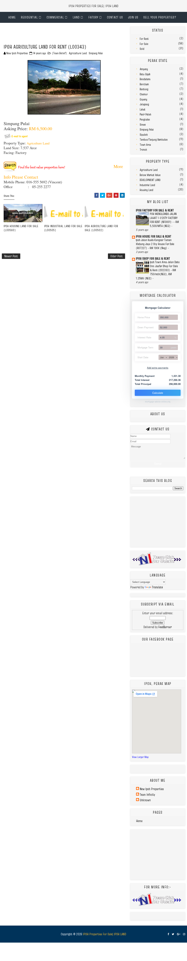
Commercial (55, 17)
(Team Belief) (59, 53)
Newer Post (11, 256)
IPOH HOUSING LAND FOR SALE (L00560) (21, 228)
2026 (171, 357)
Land (76, 17)
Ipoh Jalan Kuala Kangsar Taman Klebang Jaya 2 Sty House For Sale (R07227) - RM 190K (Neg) (155, 244)
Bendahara (145, 79)
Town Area (145, 145)
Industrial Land (147, 185)
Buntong (144, 89)
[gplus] (178, 934)
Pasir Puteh (145, 114)
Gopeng (143, 99)
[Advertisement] (68, 34)
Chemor (144, 94)
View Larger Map (140, 757)
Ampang (144, 69)
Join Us (133, 17)
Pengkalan (145, 119)
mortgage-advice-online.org (157, 401)
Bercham (144, 84)
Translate (157, 587)
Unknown (145, 800)
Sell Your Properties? (159, 17)
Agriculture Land (78, 53)
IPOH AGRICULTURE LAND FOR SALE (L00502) (101, 228)
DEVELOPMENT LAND (150, 180)
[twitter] (173, 934)
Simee (143, 125)
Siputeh (144, 135)
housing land (146, 190)
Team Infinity (147, 795)
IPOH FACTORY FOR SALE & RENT (155, 210)
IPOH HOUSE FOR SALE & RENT (153, 236)
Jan (162, 357)
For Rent (144, 39)
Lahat (142, 109)
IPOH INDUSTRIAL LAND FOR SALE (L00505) (63, 228)
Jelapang (144, 104)
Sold (142, 49)
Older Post (116, 256)
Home (12, 17)
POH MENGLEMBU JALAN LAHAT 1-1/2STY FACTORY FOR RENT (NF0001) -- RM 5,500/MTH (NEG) (164, 220)
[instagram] (184, 934)
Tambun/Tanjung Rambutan (154, 139)
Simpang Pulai (96, 53)
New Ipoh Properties (152, 789)
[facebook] (168, 934)
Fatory (93, 17)
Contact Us (115, 17)
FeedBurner (165, 627)
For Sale (144, 44)
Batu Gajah (145, 74)
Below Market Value (150, 175)
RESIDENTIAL (29, 17)
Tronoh (143, 150)
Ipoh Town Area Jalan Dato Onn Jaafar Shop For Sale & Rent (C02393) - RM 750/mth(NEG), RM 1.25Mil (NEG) (158, 270)
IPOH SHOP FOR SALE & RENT (153, 258)
